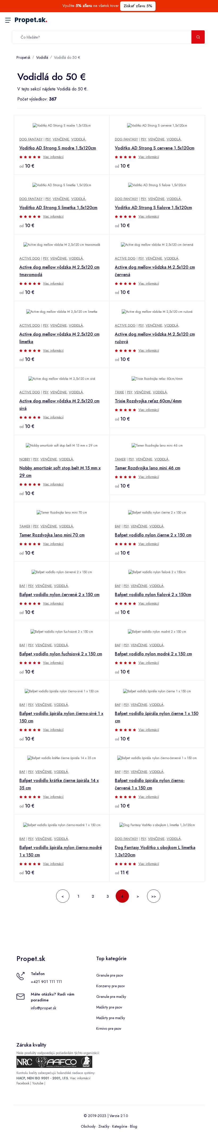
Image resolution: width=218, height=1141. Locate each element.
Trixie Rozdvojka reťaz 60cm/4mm (148, 401)
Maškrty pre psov (109, 1007)
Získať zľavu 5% (138, 6)
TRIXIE (119, 392)
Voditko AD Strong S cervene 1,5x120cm (154, 148)
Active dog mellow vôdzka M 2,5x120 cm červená (155, 271)
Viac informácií (53, 157)
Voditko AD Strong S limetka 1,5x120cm (58, 208)
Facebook (22, 1083)
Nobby (24, 459)
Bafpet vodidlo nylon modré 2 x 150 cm (153, 654)
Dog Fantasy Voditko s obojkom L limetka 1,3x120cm (155, 851)
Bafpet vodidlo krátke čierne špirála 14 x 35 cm (59, 784)
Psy (48, 139)
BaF (118, 526)
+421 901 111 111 (46, 982)
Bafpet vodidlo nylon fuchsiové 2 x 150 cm (60, 654)
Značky (103, 1126)
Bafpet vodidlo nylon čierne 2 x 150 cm (153, 535)
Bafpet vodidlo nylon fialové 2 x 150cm (153, 595)
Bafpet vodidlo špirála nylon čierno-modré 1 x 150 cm (60, 851)
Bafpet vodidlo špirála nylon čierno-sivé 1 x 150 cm (61, 717)
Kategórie (119, 1126)
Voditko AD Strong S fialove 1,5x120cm (153, 208)
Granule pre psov (109, 975)
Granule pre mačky (111, 996)
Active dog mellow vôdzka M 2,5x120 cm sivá (59, 404)
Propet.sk (31, 19)
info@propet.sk (43, 1008)
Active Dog (29, 258)
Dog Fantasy (31, 139)
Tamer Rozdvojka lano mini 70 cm (52, 535)
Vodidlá (42, 57)
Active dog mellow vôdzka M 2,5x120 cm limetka (59, 338)
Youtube (37, 1083)
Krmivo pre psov (108, 1028)
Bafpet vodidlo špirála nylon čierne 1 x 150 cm (156, 717)
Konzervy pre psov (110, 986)
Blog (133, 1126)
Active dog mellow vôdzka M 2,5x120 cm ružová (155, 338)
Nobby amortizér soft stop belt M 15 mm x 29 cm (59, 471)
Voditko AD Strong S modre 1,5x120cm (57, 148)
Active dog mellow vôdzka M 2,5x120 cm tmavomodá (59, 271)
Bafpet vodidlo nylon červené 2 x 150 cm (59, 595)
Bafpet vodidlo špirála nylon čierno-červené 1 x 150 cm (150, 784)
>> (153, 896)
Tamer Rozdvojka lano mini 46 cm (147, 468)
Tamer (120, 459)
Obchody (88, 1126)
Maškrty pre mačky (110, 1018)
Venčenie (61, 139)
